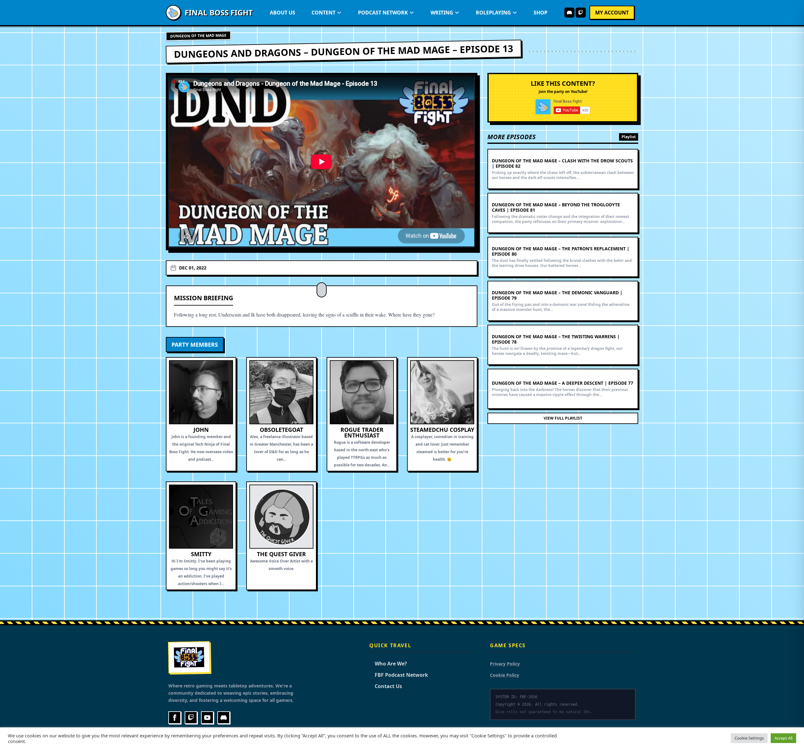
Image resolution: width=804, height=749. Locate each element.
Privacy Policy (505, 664)
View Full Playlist (563, 418)
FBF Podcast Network (398, 674)
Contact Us (385, 686)
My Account (612, 12)
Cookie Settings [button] (749, 738)
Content (323, 12)
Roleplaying (493, 12)
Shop (540, 12)
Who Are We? (388, 663)
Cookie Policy (504, 675)
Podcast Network (383, 12)
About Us (282, 12)
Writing (442, 12)
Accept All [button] (783, 738)
